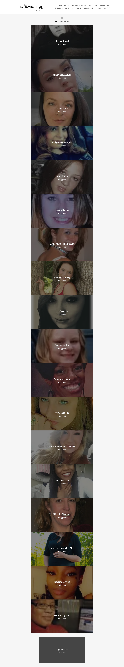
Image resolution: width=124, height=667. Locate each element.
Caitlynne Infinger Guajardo (62, 446)
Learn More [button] (88, 8)
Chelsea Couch (62, 40)
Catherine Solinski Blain (62, 243)
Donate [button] (98, 8)
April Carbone (62, 412)
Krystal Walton (62, 649)
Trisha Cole (62, 311)
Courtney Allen (62, 345)
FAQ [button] (90, 5)
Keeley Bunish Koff (62, 74)
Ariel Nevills (62, 108)
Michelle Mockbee (62, 514)
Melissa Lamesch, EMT (62, 547)
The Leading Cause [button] (62, 8)
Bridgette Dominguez (62, 142)
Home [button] (60, 5)
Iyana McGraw (62, 480)
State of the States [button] (101, 5)
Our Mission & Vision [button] (79, 5)
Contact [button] (107, 8)
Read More (62, 44)
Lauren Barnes (62, 209)
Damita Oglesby (62, 615)
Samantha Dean (62, 378)
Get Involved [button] (77, 8)
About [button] (66, 5)
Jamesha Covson (62, 581)
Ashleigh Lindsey (61, 277)
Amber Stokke (62, 176)
